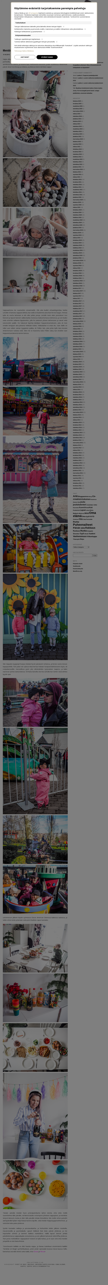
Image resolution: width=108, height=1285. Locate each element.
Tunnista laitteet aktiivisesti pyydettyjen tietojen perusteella (34, 42)
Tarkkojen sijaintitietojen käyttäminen (27, 39)
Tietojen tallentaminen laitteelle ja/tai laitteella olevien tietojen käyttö (38, 27)
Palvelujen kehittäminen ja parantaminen (28, 32)
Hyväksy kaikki (47, 57)
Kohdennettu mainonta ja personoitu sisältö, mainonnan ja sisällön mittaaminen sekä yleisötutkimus (48, 29)
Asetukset (25, 57)
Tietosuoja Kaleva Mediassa (24, 51)
